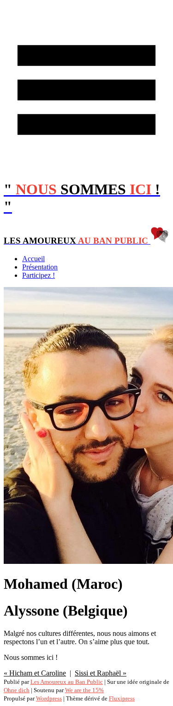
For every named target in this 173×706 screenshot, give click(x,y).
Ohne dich (17, 690)
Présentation (40, 267)
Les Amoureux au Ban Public (66, 681)
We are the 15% (84, 690)
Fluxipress (122, 698)
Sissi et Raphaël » (100, 673)
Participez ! (38, 275)
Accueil (33, 259)
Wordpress (49, 698)
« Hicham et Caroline (35, 673)
